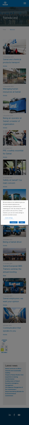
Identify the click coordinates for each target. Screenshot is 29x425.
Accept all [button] (14, 222)
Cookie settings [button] (9, 217)
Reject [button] (22, 222)
